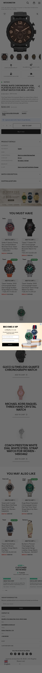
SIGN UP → (10, 344)
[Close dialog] (41, 324)
